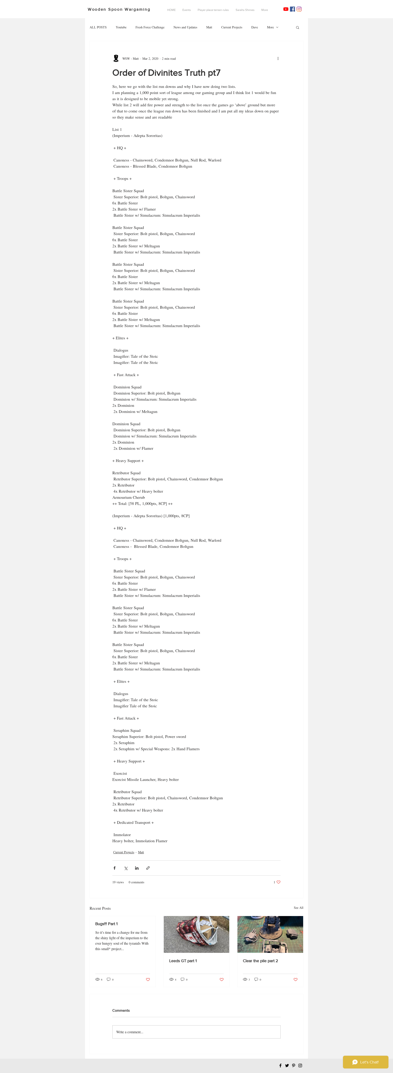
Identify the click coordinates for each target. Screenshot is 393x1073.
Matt (209, 27)
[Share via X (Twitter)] (125, 868)
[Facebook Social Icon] (292, 9)
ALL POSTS (98, 27)
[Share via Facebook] (114, 868)
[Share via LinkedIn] (137, 868)
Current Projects (231, 27)
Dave (254, 27)
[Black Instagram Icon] (300, 1065)
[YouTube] (285, 9)
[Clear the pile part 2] (270, 934)
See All (298, 907)
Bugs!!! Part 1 (106, 923)
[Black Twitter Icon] (287, 1065)
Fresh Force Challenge (150, 27)
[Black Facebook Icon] (280, 1065)
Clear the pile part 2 (260, 961)
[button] (297, 27)
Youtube (121, 27)
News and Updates (185, 27)
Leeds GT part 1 (183, 961)
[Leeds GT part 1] (196, 934)
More (270, 27)
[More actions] (278, 58)
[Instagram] (299, 9)
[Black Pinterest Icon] (293, 1065)
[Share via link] (148, 868)
